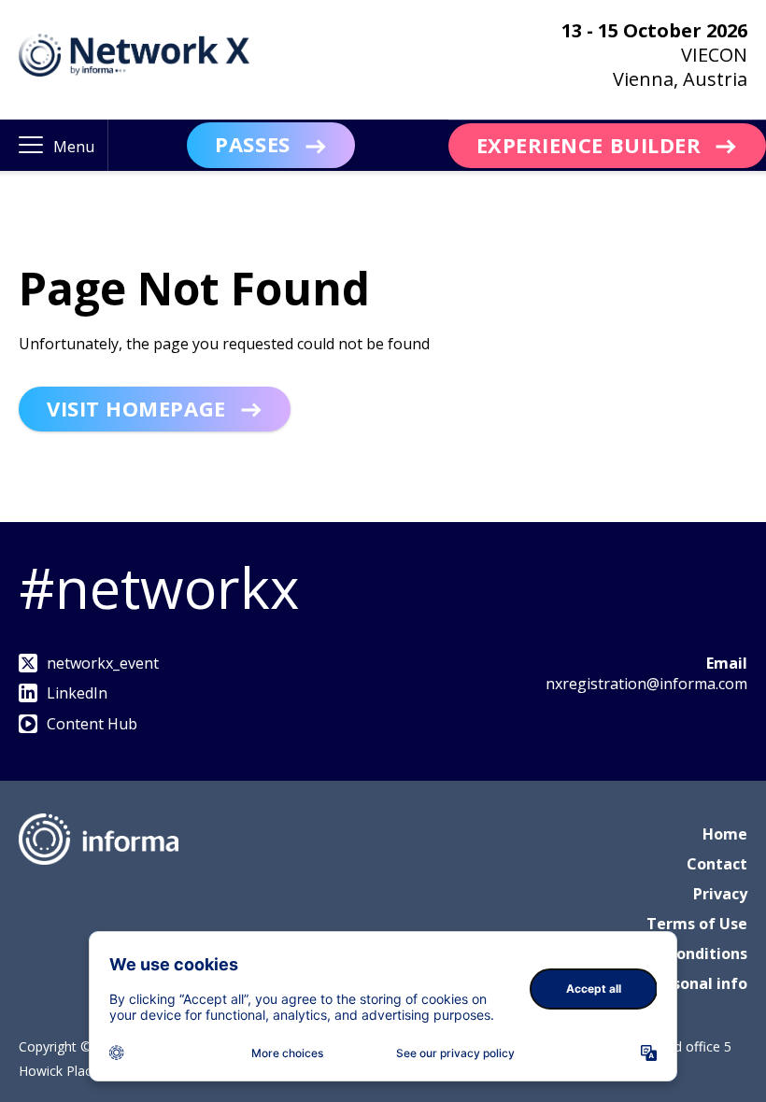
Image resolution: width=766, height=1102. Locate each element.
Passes (252, 144)
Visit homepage (136, 408)
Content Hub (92, 723)
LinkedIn (77, 693)
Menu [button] (73, 146)
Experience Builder (589, 145)
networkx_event (103, 663)
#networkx (159, 587)
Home (724, 834)
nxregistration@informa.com (646, 683)
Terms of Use (696, 923)
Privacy (720, 893)
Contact (717, 864)
